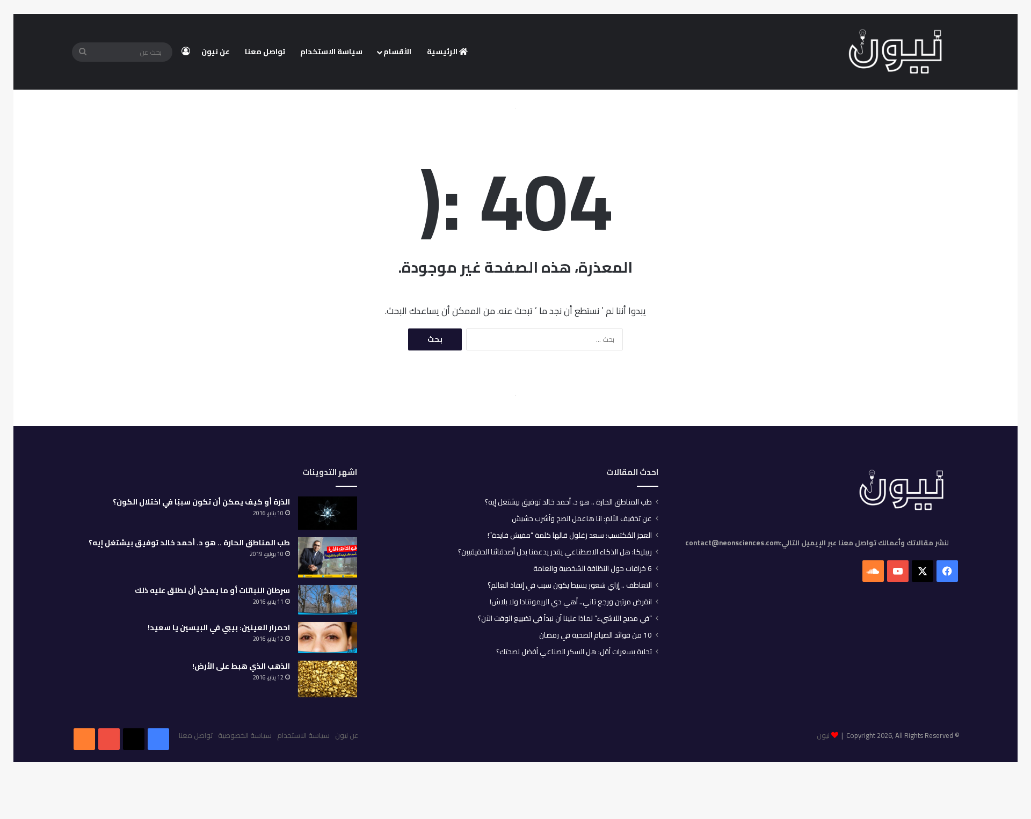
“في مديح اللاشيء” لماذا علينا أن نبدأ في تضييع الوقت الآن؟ (565, 618)
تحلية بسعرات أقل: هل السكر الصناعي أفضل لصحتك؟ (574, 652)
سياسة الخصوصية (245, 735)
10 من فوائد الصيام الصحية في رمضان (595, 635)
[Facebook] (158, 739)
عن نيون (215, 51)
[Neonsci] (895, 52)
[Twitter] (133, 739)
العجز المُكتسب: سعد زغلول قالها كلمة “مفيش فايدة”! (570, 535)
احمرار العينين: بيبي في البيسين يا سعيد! (219, 627)
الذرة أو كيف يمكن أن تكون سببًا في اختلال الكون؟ (201, 502)
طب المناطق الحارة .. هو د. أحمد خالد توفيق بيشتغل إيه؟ (568, 502)
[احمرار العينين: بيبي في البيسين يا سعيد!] (327, 637)
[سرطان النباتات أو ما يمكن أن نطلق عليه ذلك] (327, 600)
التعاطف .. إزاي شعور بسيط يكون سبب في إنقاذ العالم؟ (570, 585)
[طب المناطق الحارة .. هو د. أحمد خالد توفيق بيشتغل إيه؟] (327, 557)
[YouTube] (109, 739)
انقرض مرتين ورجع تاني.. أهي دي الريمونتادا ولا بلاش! (571, 602)
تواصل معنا (265, 51)
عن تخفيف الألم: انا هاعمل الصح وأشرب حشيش (582, 518)
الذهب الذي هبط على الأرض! (241, 666)
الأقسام (397, 51)
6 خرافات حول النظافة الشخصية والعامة (592, 568)
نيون (823, 735)
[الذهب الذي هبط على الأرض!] (327, 679)
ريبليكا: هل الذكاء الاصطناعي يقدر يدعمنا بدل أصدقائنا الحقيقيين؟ (555, 552)
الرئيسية (443, 51)
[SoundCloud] (84, 739)
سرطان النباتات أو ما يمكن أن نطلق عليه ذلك (212, 590)
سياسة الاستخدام (331, 51)
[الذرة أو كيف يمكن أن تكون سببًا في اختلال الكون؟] (327, 513)
